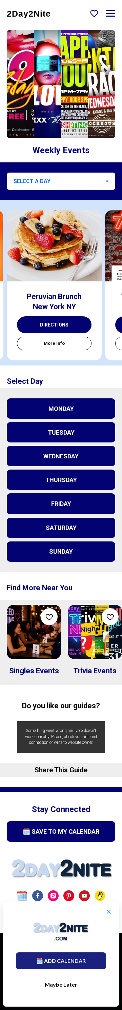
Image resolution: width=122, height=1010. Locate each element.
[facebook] (37, 895)
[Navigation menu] (110, 13)
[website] (22, 895)
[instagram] (53, 895)
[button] (94, 13)
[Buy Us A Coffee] (100, 895)
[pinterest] (68, 895)
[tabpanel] (61, 282)
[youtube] (84, 895)
